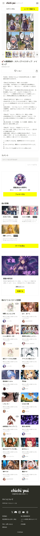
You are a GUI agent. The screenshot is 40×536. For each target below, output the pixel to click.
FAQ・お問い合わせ (7, 524)
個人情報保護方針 (25, 516)
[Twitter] (12, 512)
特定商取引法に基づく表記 (9, 519)
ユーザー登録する (29, 9)
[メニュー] (37, 3)
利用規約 (4, 516)
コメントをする (32, 164)
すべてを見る (20, 246)
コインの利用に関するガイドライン (29, 520)
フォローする (20, 194)
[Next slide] (36, 54)
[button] (8, 54)
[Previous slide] (3, 54)
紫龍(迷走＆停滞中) (20, 187)
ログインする (10, 9)
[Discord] (15, 512)
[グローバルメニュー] (3, 3)
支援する (20, 291)
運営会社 (4, 527)
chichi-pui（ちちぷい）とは (9, 503)
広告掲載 (23, 524)
